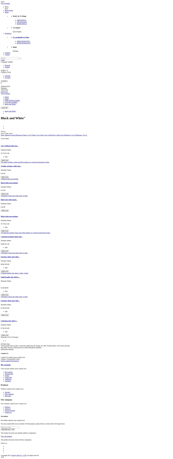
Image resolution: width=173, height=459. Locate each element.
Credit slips (8, 377)
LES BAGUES (22, 22)
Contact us (8, 412)
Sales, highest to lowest (8, 135)
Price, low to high (47, 135)
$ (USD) (7, 77)
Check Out (4, 92)
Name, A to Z (27, 135)
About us (8, 409)
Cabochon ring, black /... (9, 321)
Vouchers (8, 381)
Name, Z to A (36, 135)
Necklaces (8, 33)
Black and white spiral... (9, 200)
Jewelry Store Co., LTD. (19, 455)
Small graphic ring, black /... (10, 277)
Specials (7, 392)
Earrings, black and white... (10, 257)
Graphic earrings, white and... (11, 166)
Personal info (9, 374)
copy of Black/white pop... (9, 146)
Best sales (8, 396)
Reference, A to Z (70, 135)
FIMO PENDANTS (23, 41)
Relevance (19, 135)
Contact (7, 54)
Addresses (8, 379)
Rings (7, 12)
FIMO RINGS (21, 20)
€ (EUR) (7, 76)
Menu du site (9, 10)
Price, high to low (58, 135)
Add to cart (5, 160)
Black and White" (10, 111)
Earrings (7, 53)
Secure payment (10, 410)
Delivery (7, 407)
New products (9, 394)
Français (7, 65)
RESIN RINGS (22, 24)
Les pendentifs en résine (21, 37)
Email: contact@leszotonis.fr (10, 361)
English (7, 67)
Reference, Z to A (81, 135)
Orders (7, 376)
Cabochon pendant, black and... (12, 237)
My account (6, 365)
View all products (6, 436)
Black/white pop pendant (9, 183)
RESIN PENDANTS (24, 43)
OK (4, 108)
